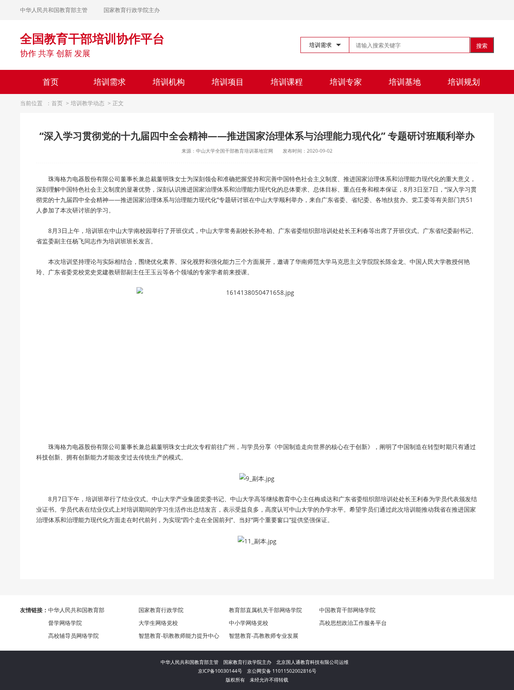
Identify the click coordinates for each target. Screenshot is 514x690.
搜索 (481, 45)
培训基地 (405, 81)
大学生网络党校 (158, 623)
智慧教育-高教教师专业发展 (263, 635)
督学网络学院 (65, 623)
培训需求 (110, 81)
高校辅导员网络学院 (73, 635)
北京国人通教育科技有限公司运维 (312, 662)
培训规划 (464, 81)
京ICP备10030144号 (222, 671)
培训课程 (287, 81)
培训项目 (228, 81)
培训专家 (346, 81)
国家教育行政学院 (161, 610)
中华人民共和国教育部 (76, 610)
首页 (51, 81)
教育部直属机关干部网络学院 (265, 610)
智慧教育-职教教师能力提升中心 (179, 635)
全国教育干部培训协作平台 (92, 38)
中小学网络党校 (248, 623)
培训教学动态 (87, 103)
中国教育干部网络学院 (347, 610)
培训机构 (169, 81)
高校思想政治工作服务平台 (353, 623)
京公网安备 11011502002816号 (281, 671)
